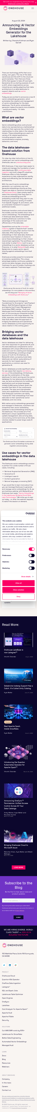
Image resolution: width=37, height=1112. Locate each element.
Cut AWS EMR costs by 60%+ (13, 1030)
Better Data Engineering (11, 1038)
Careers (5, 1086)
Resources (6, 1063)
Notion (19, 243)
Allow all (18, 583)
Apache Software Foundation (19, 1108)
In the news (6, 1083)
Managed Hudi (7, 1045)
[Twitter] (4, 965)
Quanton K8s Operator (11, 979)
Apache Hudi (7, 1013)
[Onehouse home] (13, 8)
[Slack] (16, 965)
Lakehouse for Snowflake (12, 1034)
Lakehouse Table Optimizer (12, 994)
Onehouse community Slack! (18, 4)
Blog (4, 1059)
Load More (18, 867)
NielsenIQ (21, 247)
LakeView (5, 1005)
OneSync (5, 1002)
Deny (18, 596)
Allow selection (18, 590)
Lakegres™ (6, 987)
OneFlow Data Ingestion (11, 983)
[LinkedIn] (10, 965)
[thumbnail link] (18, 640)
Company (6, 1079)
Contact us (6, 1090)
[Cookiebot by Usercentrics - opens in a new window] (26, 513)
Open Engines (7, 998)
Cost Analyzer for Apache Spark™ (15, 1009)
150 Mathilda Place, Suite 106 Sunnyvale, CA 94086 (18, 954)
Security (5, 1020)
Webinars (5, 1067)
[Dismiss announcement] (36, 2)
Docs (4, 1056)
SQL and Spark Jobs (10, 991)
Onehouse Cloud (10, 192)
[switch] (32, 555)
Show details (26, 576)
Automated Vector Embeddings (14, 1042)
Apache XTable (8, 1016)
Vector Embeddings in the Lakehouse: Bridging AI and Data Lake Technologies (18, 495)
